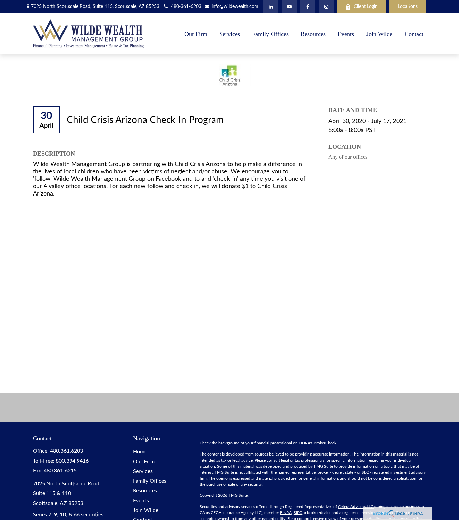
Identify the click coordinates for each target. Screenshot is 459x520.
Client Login (366, 6)
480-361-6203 (186, 6)
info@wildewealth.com (234, 6)
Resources (145, 490)
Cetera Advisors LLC (356, 507)
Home (140, 451)
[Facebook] (307, 6)
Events (141, 500)
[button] (196, 34)
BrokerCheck (325, 443)
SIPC (298, 513)
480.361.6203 (66, 451)
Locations (408, 6)
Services (143, 471)
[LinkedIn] (270, 6)
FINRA (286, 513)
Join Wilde (145, 510)
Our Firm (144, 461)
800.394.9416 (72, 461)
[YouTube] (289, 6)
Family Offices (149, 481)
